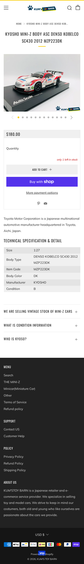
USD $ (39, 534)
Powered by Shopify (42, 554)
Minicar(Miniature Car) (19, 389)
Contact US (11, 429)
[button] (18, 117)
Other (8, 395)
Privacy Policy (13, 457)
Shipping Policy (15, 470)
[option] (42, 83)
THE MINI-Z (12, 382)
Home (19, 23)
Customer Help (14, 436)
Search (8, 375)
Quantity (12, 148)
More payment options (42, 193)
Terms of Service (15, 402)
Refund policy (13, 409)
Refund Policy (13, 463)
